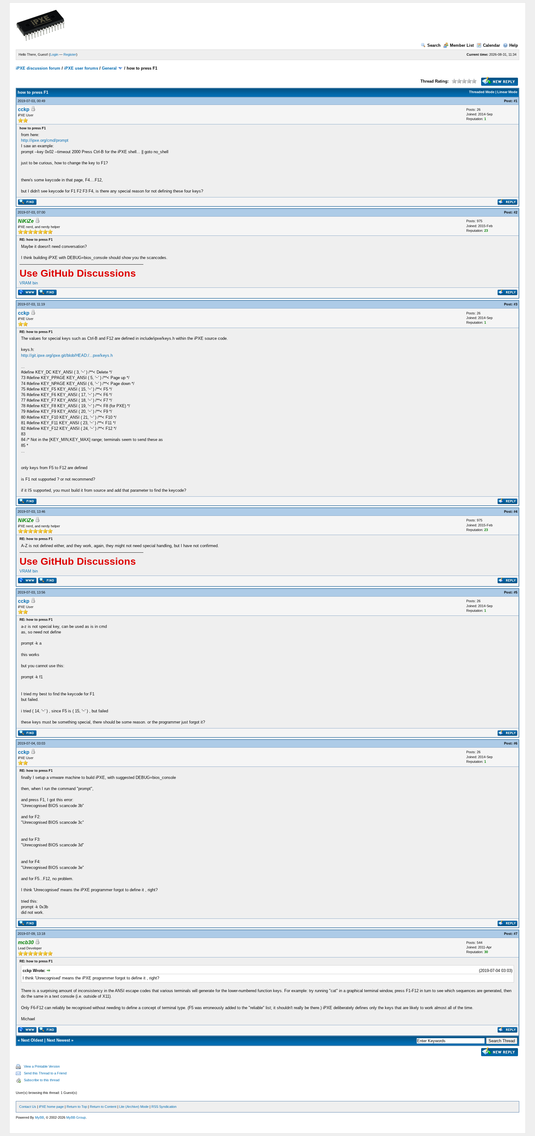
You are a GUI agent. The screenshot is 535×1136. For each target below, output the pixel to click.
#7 (515, 933)
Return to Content (103, 1106)
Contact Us (27, 1106)
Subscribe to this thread (41, 1080)
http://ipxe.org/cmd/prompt (44, 140)
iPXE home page (51, 1106)
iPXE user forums (81, 68)
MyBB (39, 1117)
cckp (23, 109)
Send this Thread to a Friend (45, 1073)
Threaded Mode (481, 92)
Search (434, 45)
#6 (515, 743)
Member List (462, 45)
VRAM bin (29, 283)
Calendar (491, 45)
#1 (515, 101)
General (109, 68)
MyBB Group (76, 1117)
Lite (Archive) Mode (134, 1106)
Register (69, 54)
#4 (515, 511)
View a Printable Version (42, 1066)
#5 (515, 592)
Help (513, 45)
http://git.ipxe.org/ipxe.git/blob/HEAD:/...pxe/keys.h (67, 355)
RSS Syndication (163, 1106)
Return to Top (77, 1106)
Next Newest (58, 1040)
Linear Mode (507, 92)
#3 (515, 304)
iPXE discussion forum (38, 68)
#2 (515, 212)
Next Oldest (32, 1040)
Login (54, 54)
